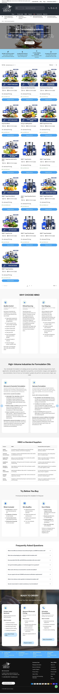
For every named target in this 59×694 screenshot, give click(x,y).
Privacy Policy (35, 671)
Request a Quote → (28, 642)
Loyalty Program (35, 669)
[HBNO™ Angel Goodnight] (48, 223)
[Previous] (1, 406)
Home (3, 21)
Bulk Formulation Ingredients (9, 21)
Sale (34, 14)
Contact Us (39, 14)
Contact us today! (29, 42)
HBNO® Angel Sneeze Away (46, 123)
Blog (52, 676)
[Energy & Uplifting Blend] (29, 113)
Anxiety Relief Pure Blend (7, 88)
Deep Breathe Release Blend (46, 88)
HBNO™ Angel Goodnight (45, 233)
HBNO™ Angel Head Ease (7, 269)
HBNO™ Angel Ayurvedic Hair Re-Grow (9, 160)
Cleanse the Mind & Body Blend (28, 88)
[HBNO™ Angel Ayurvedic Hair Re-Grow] (10, 149)
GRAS (25, 14)
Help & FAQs (35, 674)
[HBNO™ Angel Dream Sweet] (48, 186)
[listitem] (29, 551)
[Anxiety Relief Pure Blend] (10, 77)
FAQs (41, 1)
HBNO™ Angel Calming (45, 159)
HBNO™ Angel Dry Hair (7, 233)
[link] (14, 285)
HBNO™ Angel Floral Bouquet (27, 233)
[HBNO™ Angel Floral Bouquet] (29, 223)
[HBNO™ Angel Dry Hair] (10, 223)
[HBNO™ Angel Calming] (48, 149)
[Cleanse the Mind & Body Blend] (29, 77)
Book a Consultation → (48, 639)
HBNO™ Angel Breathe (26, 159)
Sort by (3, 65)
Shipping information (36, 664)
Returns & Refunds (36, 667)
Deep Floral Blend (6, 123)
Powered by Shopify (10, 688)
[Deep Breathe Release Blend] (48, 77)
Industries (53, 674)
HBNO (5, 688)
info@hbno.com (14, 676)
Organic (30, 14)
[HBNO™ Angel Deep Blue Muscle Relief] (29, 186)
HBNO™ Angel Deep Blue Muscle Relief (28, 197)
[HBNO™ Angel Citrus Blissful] (10, 186)
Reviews (52, 678)
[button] (56, 8)
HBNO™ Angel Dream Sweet (46, 196)
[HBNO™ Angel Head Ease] (10, 258)
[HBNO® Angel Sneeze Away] (48, 113)
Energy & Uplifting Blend (26, 123)
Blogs (44, 1)
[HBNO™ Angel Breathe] (29, 149)
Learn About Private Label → (9, 634)
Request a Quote (10, 99)
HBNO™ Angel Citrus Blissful (8, 196)
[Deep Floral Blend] (10, 113)
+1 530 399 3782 (35, 1)
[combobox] (30, 8)
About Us (45, 14)
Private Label (20, 14)
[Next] (57, 406)
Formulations (53, 669)
